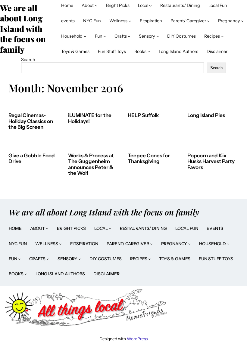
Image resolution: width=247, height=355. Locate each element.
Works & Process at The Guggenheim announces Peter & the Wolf (91, 164)
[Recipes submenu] (222, 36)
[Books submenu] (149, 51)
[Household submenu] (85, 36)
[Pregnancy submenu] (242, 21)
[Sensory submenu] (157, 36)
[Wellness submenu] (130, 21)
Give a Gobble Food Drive (31, 159)
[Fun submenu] (104, 36)
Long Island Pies (206, 115)
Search (28, 59)
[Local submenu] (150, 5)
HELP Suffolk (143, 115)
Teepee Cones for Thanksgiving (149, 159)
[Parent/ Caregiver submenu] (208, 21)
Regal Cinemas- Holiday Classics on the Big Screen (30, 121)
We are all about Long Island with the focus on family (104, 212)
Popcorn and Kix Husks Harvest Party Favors (211, 161)
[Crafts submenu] (129, 36)
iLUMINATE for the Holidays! (89, 118)
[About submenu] (96, 5)
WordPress (137, 338)
